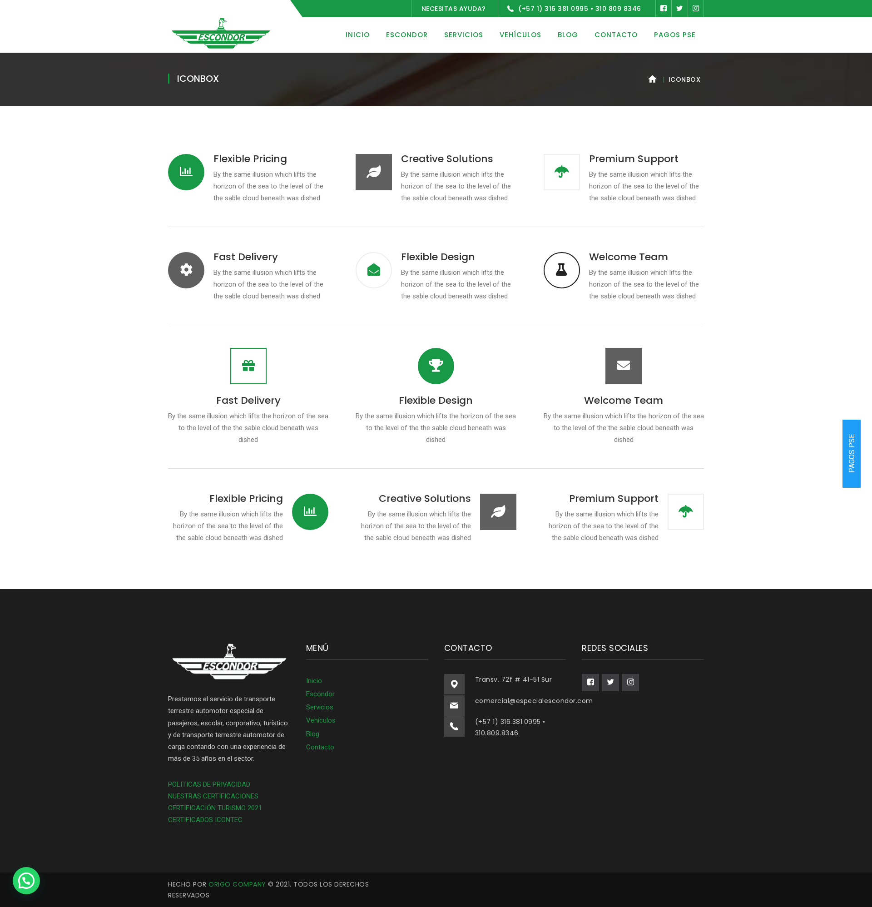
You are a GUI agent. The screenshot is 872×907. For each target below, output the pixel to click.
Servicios (319, 707)
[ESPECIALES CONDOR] (220, 33)
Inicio (314, 681)
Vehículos (321, 720)
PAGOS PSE (851, 453)
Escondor (320, 694)
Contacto (320, 747)
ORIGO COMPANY (237, 884)
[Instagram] (696, 8)
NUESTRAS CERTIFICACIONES (213, 796)
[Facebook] (663, 8)
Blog (312, 734)
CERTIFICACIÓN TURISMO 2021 (215, 808)
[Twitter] (679, 8)
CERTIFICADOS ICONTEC (205, 820)
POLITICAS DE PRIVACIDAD (209, 784)
